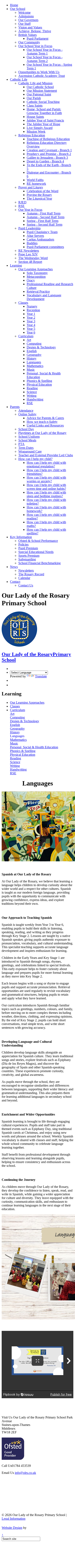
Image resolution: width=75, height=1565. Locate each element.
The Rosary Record (31, 574)
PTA (21, 444)
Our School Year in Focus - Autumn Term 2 (44, 59)
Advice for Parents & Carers (45, 418)
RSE (21, 206)
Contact (15, 581)
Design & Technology (41, 347)
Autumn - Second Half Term (45, 217)
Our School (17, 9)
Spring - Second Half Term (44, 224)
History (31, 358)
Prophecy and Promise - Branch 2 (49, 154)
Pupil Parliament (37, 38)
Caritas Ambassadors (40, 239)
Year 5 (31, 328)
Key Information (21, 537)
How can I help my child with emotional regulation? (46, 464)
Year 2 (31, 317)
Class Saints (34, 105)
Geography (34, 354)
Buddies (32, 243)
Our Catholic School (40, 87)
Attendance (25, 410)
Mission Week (36, 131)
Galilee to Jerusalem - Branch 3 (47, 157)
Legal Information (13, 1518)
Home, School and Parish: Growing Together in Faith (44, 111)
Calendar (24, 578)
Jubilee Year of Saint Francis (45, 120)
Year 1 (31, 314)
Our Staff (24, 23)
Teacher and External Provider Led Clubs (45, 455)
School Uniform (29, 436)
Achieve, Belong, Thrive (34, 31)
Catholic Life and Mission (35, 83)
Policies (23, 544)
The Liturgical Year (39, 198)
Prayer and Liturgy (30, 187)
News (14, 567)
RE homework (36, 183)
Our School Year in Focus (35, 46)
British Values (27, 35)
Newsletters (26, 570)
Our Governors (28, 20)
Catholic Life (18, 79)
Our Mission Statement (42, 90)
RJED (22, 202)
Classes (23, 302)
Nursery (32, 306)
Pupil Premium (28, 548)
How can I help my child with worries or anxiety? (46, 479)
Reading (32, 388)
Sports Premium (28, 555)
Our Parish (34, 98)
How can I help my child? (35, 459)
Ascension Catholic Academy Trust (41, 75)
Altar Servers (35, 235)
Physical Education (39, 384)
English (32, 351)
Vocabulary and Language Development (44, 297)
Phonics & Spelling (39, 381)
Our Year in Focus (30, 209)
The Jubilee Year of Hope (43, 124)
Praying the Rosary (39, 195)
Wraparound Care (30, 451)
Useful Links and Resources (45, 425)
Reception (33, 310)
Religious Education (31, 135)
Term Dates (26, 447)
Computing (34, 343)
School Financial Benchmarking (39, 563)
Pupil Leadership (29, 228)
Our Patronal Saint (39, 94)
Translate (41, 676)
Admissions (26, 16)
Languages (34, 362)
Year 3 (31, 321)
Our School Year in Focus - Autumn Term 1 (44, 51)
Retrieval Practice (38, 291)
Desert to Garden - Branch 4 (45, 161)
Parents (15, 407)
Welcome (24, 12)
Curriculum (25, 336)
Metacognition (36, 276)
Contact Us (25, 585)
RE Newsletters (28, 250)
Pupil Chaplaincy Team (42, 232)
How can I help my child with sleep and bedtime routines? (46, 494)
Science (32, 392)
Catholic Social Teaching (43, 102)
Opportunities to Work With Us (38, 72)
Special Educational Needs (36, 552)
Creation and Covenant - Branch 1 (49, 150)
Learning (16, 265)
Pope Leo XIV (28, 254)
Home (14, 5)
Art (29, 340)
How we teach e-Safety (42, 421)
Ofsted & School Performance (38, 540)
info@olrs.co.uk (25, 1472)
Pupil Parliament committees (45, 247)
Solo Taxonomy (37, 273)
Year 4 (31, 325)
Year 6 (31, 332)
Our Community (29, 42)
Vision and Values (30, 27)
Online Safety (27, 414)
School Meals (27, 440)
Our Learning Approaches (35, 269)
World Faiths (35, 180)
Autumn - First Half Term (43, 213)
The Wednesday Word (33, 258)
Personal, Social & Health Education (34, 747)
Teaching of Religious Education (48, 139)
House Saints (35, 116)
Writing (31, 395)
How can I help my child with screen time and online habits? (46, 486)
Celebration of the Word (42, 191)
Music (31, 369)
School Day (26, 429)
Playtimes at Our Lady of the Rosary (42, 433)
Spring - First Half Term (42, 221)
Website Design (12, 1527)
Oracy (31, 280)
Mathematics (35, 366)
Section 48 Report (30, 261)
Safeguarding (27, 559)
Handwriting (35, 399)
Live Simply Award (39, 128)
